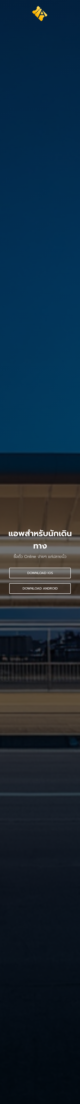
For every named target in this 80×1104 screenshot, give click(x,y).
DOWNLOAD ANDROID (40, 588)
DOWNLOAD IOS (40, 573)
